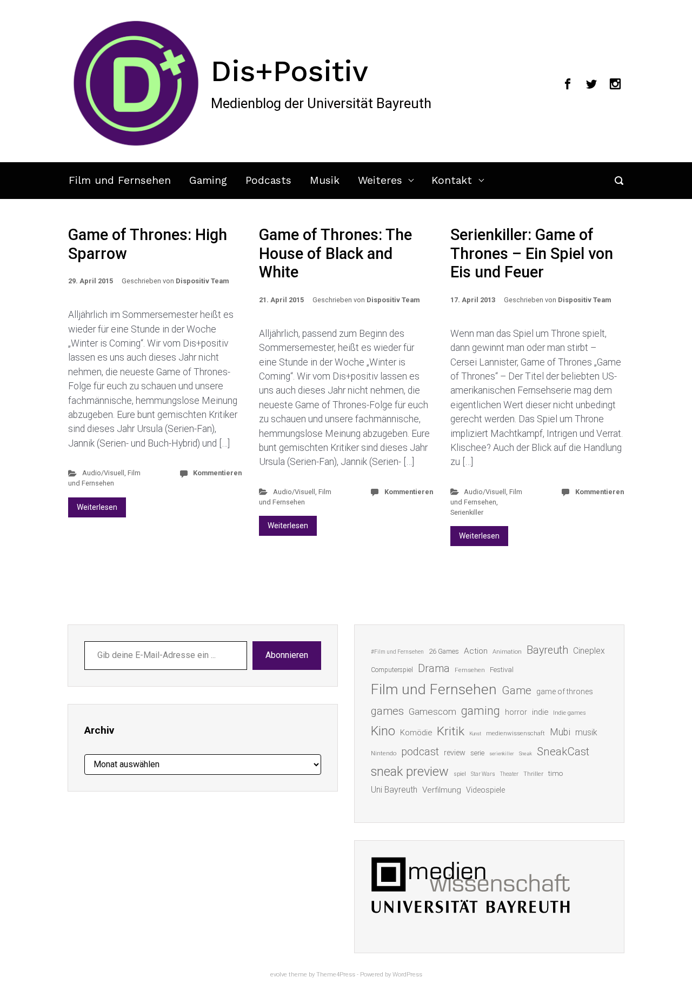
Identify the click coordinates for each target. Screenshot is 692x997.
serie (477, 753)
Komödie (416, 732)
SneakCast (563, 751)
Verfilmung (441, 790)
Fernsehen (470, 670)
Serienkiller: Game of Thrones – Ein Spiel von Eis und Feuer (531, 253)
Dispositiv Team (202, 281)
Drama (434, 668)
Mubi (560, 732)
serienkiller (501, 753)
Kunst (475, 733)
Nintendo (383, 753)
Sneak (525, 753)
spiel (460, 773)
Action (476, 651)
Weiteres (380, 180)
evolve (278, 974)
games (387, 710)
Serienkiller (466, 512)
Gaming (208, 180)
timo (555, 773)
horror (516, 712)
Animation (507, 651)
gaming (480, 710)
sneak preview (410, 771)
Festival (502, 670)
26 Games (444, 651)
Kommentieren (217, 473)
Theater (509, 774)
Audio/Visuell (103, 473)
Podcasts (268, 180)
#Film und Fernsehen (397, 652)
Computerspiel (392, 670)
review (454, 752)
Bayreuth (547, 650)
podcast (420, 751)
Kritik (450, 731)
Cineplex (589, 651)
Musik (325, 180)
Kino (383, 731)
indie (540, 712)
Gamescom (432, 711)
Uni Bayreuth (394, 790)
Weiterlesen (97, 507)
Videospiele (485, 790)
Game (516, 690)
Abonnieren (286, 655)
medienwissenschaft (515, 733)
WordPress (407, 974)
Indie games (569, 712)
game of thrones (564, 691)
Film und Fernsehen (120, 180)
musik (586, 732)
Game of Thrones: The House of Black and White (335, 253)
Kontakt (451, 180)
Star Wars (483, 774)
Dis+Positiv (289, 71)
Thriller (533, 773)
